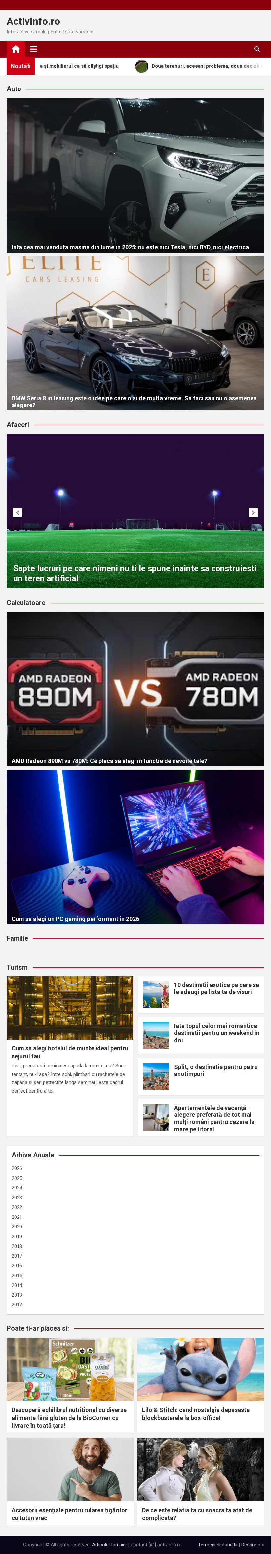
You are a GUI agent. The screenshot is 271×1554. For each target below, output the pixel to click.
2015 (17, 1276)
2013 (17, 1295)
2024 (17, 1188)
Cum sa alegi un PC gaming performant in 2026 (75, 918)
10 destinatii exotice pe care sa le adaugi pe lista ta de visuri (216, 988)
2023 (17, 1198)
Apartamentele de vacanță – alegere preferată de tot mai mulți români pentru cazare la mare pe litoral (214, 1118)
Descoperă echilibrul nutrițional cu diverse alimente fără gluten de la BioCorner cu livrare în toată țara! (69, 1417)
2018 (17, 1246)
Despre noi (252, 1545)
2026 (17, 1168)
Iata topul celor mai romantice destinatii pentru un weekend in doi (216, 1032)
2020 (17, 1227)
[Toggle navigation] (33, 48)
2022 (17, 1207)
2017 (17, 1256)
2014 (17, 1285)
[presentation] (17, 512)
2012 (17, 1305)
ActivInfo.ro (33, 21)
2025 (17, 1178)
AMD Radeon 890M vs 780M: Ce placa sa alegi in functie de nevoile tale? (109, 761)
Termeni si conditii (217, 1545)
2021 (17, 1217)
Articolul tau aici (109, 1545)
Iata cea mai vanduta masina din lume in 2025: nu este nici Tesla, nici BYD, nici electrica (130, 247)
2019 (17, 1237)
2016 (17, 1266)
